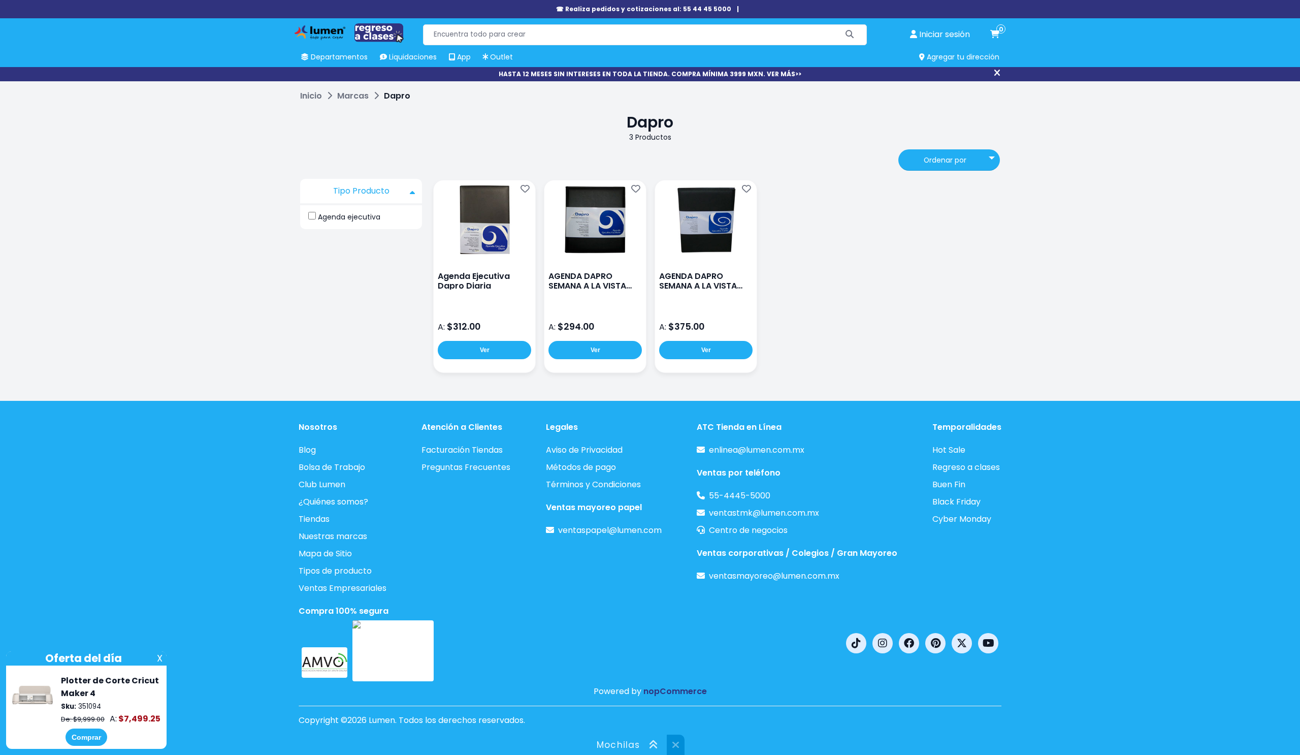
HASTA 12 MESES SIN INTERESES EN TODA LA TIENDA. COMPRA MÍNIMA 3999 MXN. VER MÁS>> (650, 74)
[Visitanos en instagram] (882, 643)
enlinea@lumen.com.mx (756, 450)
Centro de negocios (748, 530)
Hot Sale (948, 450)
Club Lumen (322, 484)
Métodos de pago (581, 467)
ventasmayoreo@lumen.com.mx (774, 576)
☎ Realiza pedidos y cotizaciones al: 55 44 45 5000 (643, 9)
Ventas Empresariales (342, 588)
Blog (307, 450)
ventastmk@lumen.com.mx (764, 513)
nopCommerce (675, 691)
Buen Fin (948, 484)
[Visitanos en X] (962, 643)
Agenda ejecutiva (349, 217)
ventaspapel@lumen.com (610, 530)
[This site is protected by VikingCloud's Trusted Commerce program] (393, 650)
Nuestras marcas (333, 536)
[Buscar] (850, 35)
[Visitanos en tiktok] (856, 643)
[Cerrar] (997, 73)
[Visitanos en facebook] (909, 643)
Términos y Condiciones (593, 484)
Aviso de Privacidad (584, 450)
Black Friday (956, 502)
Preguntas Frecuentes (465, 467)
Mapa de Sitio (325, 553)
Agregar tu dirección (962, 57)
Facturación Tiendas (462, 450)
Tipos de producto (335, 571)
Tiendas (314, 519)
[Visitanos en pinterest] (935, 643)
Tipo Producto (361, 191)
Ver (485, 350)
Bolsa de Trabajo (332, 467)
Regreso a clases (966, 467)
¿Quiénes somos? (333, 502)
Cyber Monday (961, 519)
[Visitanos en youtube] (988, 643)
